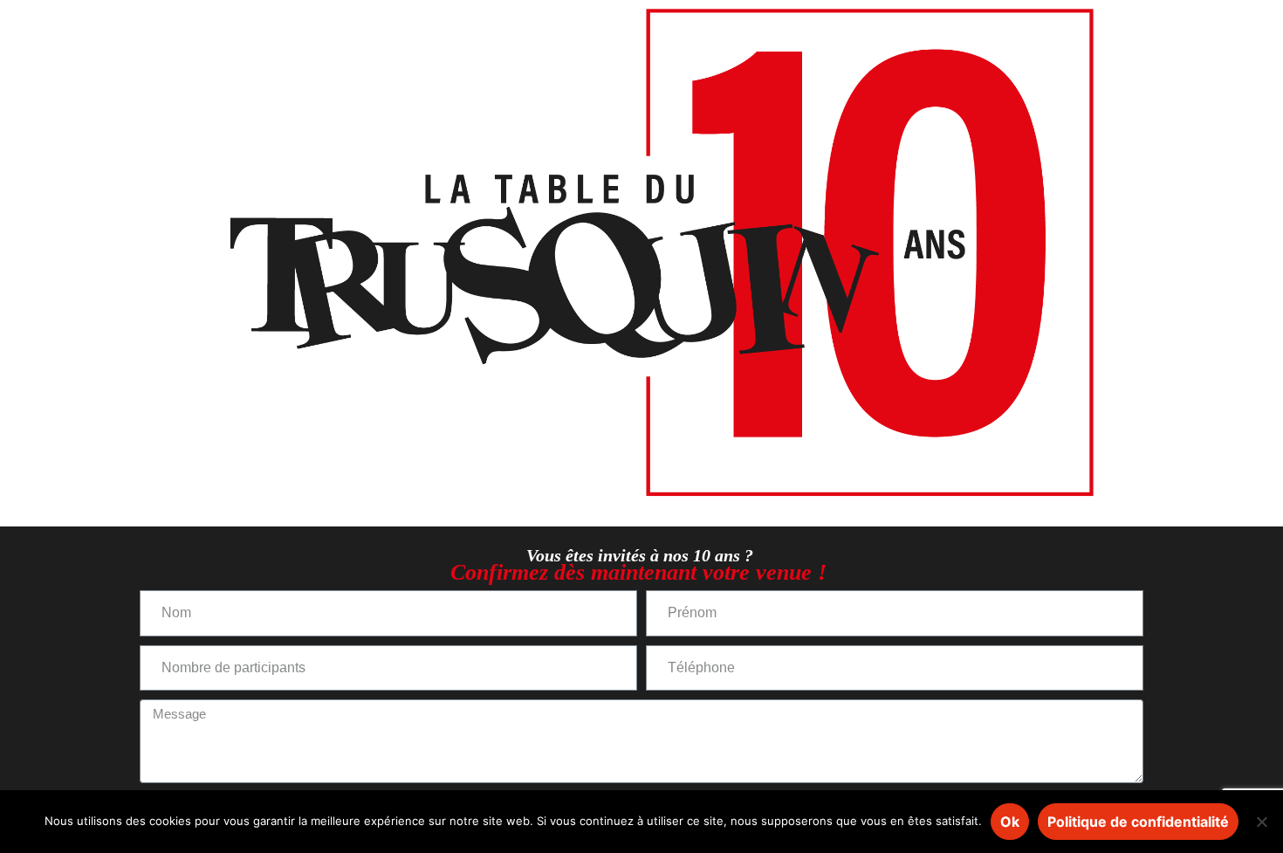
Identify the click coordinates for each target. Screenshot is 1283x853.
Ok (1009, 821)
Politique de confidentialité (1138, 821)
